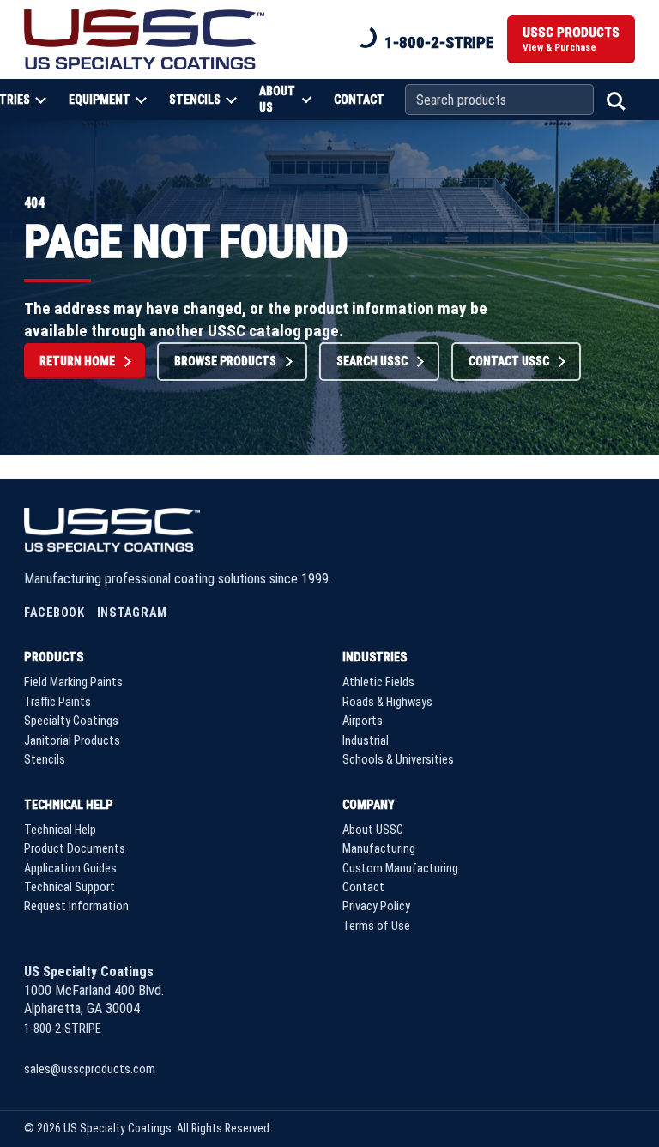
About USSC (372, 830)
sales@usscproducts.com (89, 1069)
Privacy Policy (376, 906)
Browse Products (225, 361)
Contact (359, 99)
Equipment (99, 99)
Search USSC (372, 361)
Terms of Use (376, 926)
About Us (277, 99)
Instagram (132, 613)
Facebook (54, 613)
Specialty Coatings (71, 721)
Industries (374, 657)
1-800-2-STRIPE (438, 42)
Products (53, 657)
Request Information (76, 906)
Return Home (77, 361)
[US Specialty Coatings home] (144, 39)
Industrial (365, 740)
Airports (362, 721)
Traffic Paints (57, 702)
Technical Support (69, 887)
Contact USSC (509, 361)
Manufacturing (378, 849)
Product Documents (74, 849)
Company (368, 805)
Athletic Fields (378, 682)
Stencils (195, 99)
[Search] (614, 99)
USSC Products (571, 39)
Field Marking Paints (73, 682)
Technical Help (68, 805)
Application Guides (70, 868)
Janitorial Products (72, 740)
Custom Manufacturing (400, 868)
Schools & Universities (398, 759)
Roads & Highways (387, 702)
